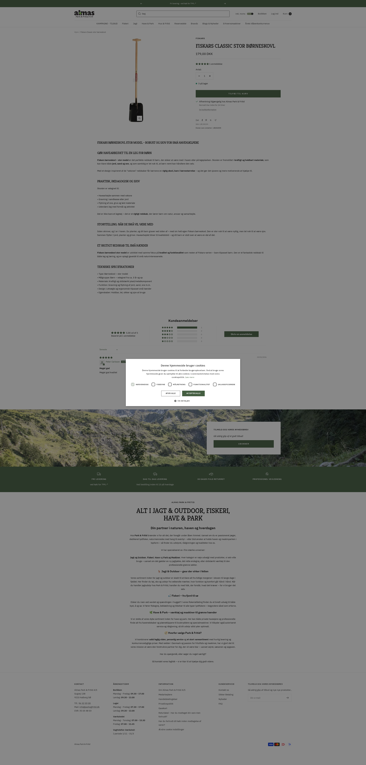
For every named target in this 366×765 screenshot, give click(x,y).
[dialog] (183, 382)
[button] (183, 401)
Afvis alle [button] (171, 393)
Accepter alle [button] (193, 393)
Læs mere (189, 377)
